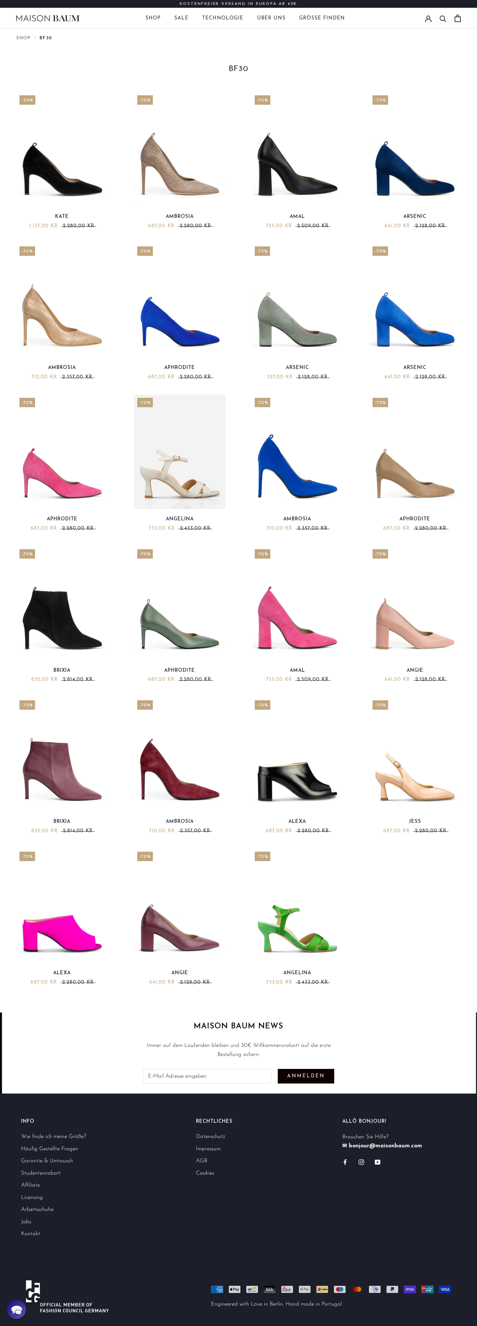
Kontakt (30, 1234)
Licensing (32, 1197)
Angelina (180, 519)
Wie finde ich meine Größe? (53, 1136)
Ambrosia (180, 216)
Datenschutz (210, 1136)
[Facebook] (345, 1161)
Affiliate (30, 1185)
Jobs (26, 1222)
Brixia (62, 670)
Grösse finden (322, 18)
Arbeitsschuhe (37, 1209)
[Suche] (443, 18)
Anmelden (306, 1076)
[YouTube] (377, 1161)
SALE (181, 18)
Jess (415, 821)
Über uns (271, 18)
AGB (201, 1161)
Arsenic (414, 216)
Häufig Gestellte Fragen (49, 1149)
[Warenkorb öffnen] (458, 18)
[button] (16, 1309)
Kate (62, 216)
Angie (415, 670)
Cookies (205, 1173)
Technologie (222, 18)
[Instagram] (361, 1161)
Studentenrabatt (41, 1173)
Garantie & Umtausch (47, 1161)
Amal (297, 216)
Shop (153, 18)
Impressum (208, 1149)
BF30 (46, 38)
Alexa (297, 821)
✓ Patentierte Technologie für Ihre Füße (238, 6)
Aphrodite (179, 367)
